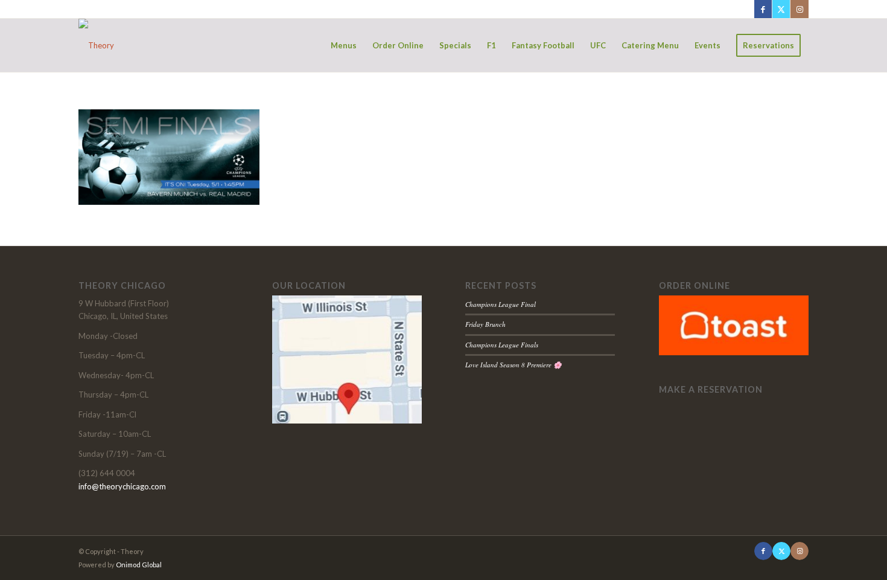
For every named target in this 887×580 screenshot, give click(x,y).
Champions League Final (500, 304)
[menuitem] (343, 45)
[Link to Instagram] (799, 9)
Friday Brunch (485, 324)
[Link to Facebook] (763, 9)
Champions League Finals (501, 344)
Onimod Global (139, 565)
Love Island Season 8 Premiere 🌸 (513, 364)
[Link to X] (781, 9)
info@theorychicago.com (122, 486)
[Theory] (96, 45)
